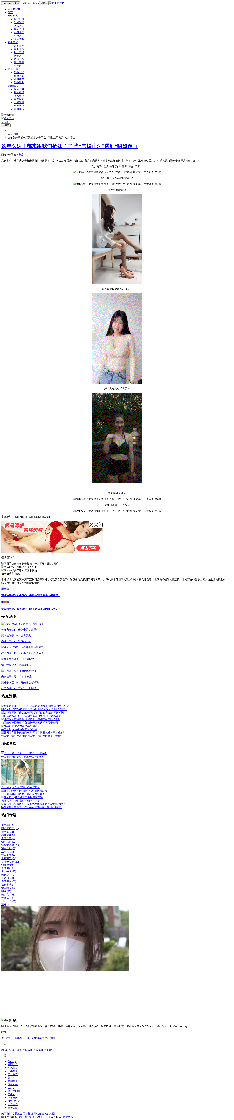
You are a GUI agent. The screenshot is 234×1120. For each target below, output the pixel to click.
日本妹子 (8, 901)
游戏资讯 (19, 95)
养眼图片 (19, 109)
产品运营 (19, 55)
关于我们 (6, 1038)
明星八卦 (8, 841)
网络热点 (13, 15)
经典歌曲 (19, 82)
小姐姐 (7, 878)
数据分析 (19, 59)
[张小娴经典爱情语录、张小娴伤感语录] (24, 790)
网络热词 (19, 25)
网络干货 (13, 42)
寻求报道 (28, 1038)
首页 (10, 12)
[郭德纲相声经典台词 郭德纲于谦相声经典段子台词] (30, 719)
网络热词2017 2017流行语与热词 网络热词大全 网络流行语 (34, 709)
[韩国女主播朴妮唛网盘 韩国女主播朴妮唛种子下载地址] (33, 732)
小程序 (18, 65)
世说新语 (19, 19)
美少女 (7, 894)
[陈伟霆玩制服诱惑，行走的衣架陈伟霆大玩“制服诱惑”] (33, 804)
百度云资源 (10, 861)
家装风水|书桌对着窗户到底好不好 (20, 800)
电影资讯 (19, 102)
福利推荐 (19, 45)
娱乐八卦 (19, 89)
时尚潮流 (19, 22)
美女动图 (13, 134)
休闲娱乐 (13, 85)
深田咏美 (8, 888)
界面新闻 (49, 1049)
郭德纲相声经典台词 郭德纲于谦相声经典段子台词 (29, 722)
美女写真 (8, 825)
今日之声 (19, 32)
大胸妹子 (8, 898)
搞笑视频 (19, 92)
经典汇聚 (13, 69)
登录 (17, 9)
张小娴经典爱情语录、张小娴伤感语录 (23, 794)
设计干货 (19, 62)
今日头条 (27, 1049)
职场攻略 (19, 39)
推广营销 (19, 52)
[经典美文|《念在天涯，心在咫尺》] (22, 784)
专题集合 (17, 1038)
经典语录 (19, 79)
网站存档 (39, 1038)
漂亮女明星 (10, 845)
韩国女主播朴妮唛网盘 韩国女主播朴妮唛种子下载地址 (32, 736)
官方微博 (17, 1049)
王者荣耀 (8, 858)
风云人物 (19, 29)
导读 (21, 154)
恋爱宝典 (8, 835)
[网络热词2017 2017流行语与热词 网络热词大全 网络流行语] (35, 706)
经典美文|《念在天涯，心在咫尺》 (20, 787)
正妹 (6, 904)
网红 (6, 891)
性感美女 (8, 881)
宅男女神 (8, 848)
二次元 (7, 851)
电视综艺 (19, 99)
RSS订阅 (6, 1049)
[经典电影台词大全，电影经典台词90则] (24, 753)
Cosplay (7, 865)
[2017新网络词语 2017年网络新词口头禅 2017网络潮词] (32, 712)
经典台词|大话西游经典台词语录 (19, 729)
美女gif (7, 874)
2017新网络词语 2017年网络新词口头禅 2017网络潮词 (31, 716)
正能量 (7, 831)
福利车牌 (8, 884)
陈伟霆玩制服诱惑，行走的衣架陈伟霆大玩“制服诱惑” (31, 807)
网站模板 (68, 1117)
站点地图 (50, 1038)
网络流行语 (10, 828)
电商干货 (19, 49)
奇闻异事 (8, 838)
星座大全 (19, 105)
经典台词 (19, 72)
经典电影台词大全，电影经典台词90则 (23, 756)
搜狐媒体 (38, 1049)
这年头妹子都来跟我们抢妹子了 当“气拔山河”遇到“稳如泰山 (69, 146)
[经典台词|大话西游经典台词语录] (20, 726)
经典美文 (19, 75)
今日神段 (8, 871)
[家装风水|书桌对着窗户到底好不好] (22, 797)
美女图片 (8, 868)
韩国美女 (8, 855)
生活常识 (19, 35)
